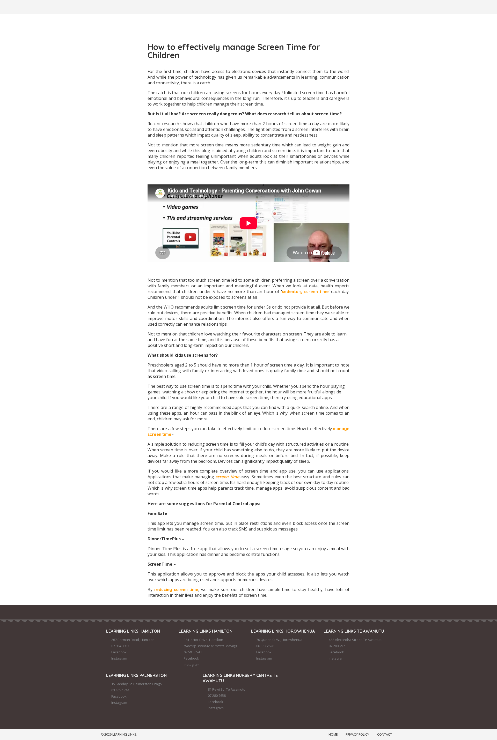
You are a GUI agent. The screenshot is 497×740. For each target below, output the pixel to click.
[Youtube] (177, 6)
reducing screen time (176, 589)
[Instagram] (121, 6)
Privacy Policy (357, 734)
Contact (384, 734)
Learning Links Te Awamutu (354, 631)
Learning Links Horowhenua (283, 631)
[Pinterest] (149, 6)
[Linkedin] (163, 6)
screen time (227, 476)
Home (333, 734)
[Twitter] (135, 6)
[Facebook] (107, 6)
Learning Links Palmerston (136, 675)
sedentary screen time (305, 291)
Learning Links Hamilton (133, 631)
